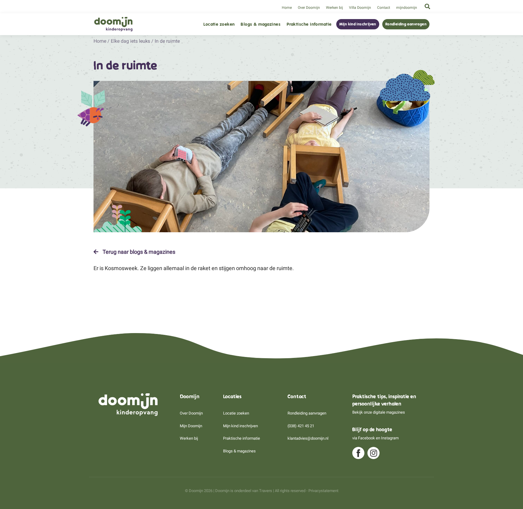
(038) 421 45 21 (301, 426)
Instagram (390, 438)
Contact (383, 7)
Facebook (366, 438)
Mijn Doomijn (191, 426)
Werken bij (334, 7)
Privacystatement (323, 490)
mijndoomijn (406, 7)
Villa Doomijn (360, 7)
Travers (265, 490)
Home (287, 7)
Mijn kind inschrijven (357, 24)
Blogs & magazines (261, 24)
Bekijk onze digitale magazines (378, 412)
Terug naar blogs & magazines (138, 252)
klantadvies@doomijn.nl (308, 438)
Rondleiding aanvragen (405, 24)
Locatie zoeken (219, 24)
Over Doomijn (309, 7)
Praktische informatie (309, 24)
